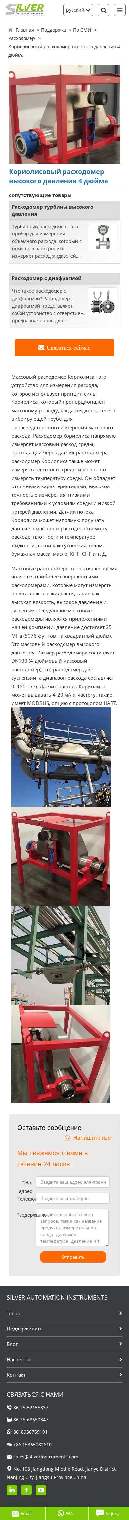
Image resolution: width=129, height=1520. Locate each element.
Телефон (26, 1199)
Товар (13, 1313)
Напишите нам (92, 1137)
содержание (21, 1215)
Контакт (16, 1375)
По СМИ (82, 30)
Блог (12, 1344)
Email (26, 1513)
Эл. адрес (25, 1187)
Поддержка (53, 30)
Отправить (73, 1257)
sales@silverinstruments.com (45, 1457)
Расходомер (21, 38)
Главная (25, 30)
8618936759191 (30, 1432)
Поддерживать (25, 1328)
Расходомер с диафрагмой (47, 278)
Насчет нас (20, 1359)
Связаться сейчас (68, 348)
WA (69, 1513)
